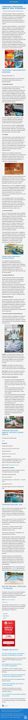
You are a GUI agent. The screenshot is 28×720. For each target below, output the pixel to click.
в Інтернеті (14, 568)
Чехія (4, 618)
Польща (5, 613)
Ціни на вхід (4, 602)
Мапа (3, 440)
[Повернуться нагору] (25, 717)
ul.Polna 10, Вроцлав (10, 599)
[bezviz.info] (14, 1)
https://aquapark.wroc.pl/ (13, 465)
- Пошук (6, 705)
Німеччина (6, 615)
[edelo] (8, 633)
